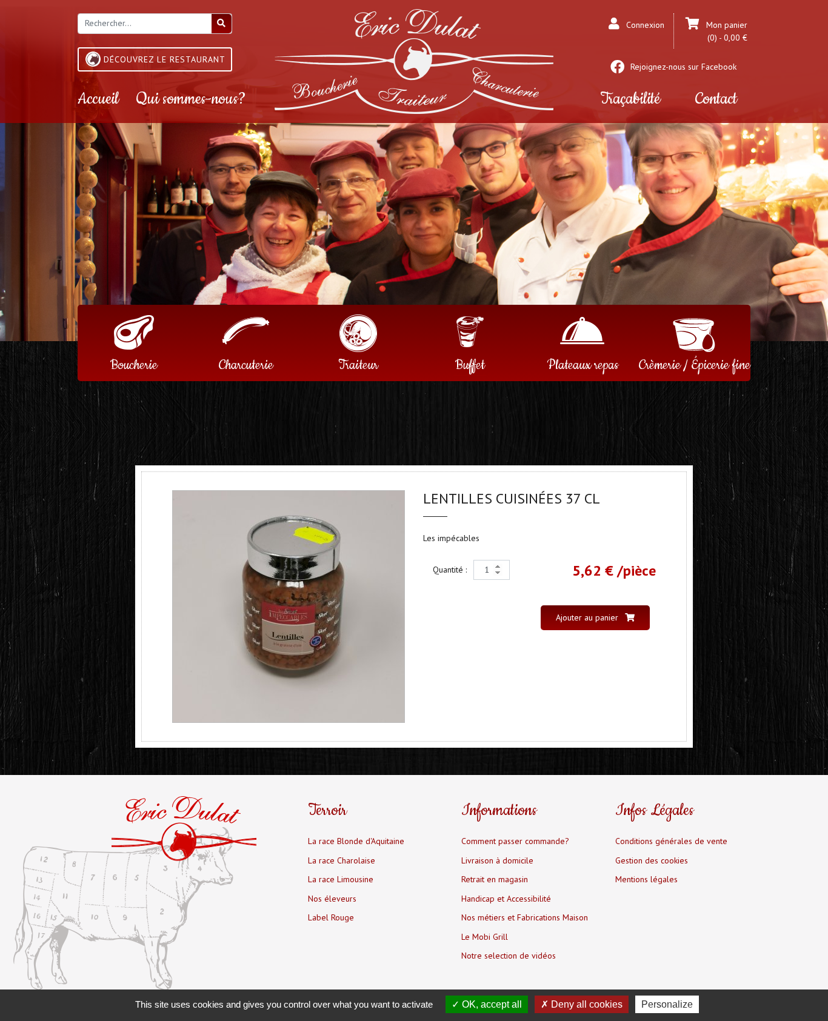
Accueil (98, 99)
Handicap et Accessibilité (506, 898)
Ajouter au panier (588, 617)
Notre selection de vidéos (508, 955)
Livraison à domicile (497, 860)
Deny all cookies (586, 1004)
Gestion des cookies (651, 860)
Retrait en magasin (494, 879)
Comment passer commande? (515, 841)
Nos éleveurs (332, 898)
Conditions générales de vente (671, 841)
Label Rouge (331, 917)
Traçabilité (630, 99)
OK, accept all (490, 1004)
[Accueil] (414, 60)
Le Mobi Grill (484, 936)
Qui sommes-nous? (191, 99)
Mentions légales (646, 879)
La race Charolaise (341, 860)
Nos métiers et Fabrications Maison (524, 917)
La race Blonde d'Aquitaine (356, 841)
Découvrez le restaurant (164, 59)
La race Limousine (340, 879)
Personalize (667, 1004)
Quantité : (451, 569)
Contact (716, 99)
